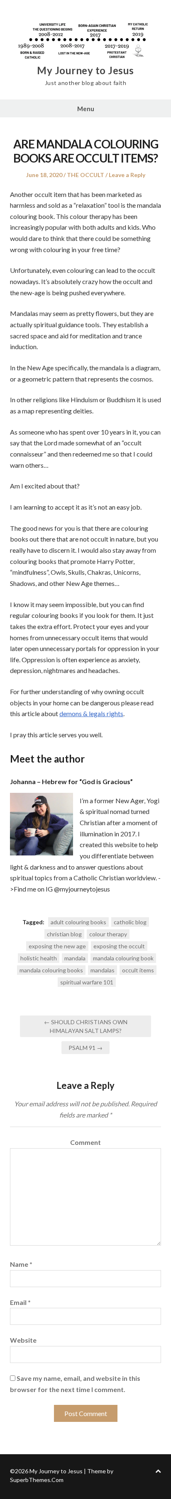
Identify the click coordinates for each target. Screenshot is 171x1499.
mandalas (102, 970)
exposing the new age (57, 946)
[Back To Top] (158, 1471)
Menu (85, 108)
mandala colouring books (51, 970)
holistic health (38, 958)
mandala (75, 958)
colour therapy (108, 934)
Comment (85, 1142)
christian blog (64, 934)
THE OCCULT (85, 174)
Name (21, 1264)
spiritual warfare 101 (86, 982)
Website (23, 1340)
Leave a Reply (127, 174)
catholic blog (130, 922)
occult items (138, 970)
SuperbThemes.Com (37, 1479)
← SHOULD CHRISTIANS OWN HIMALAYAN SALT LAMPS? (85, 1026)
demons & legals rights (91, 713)
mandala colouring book (123, 958)
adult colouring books (78, 922)
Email (20, 1302)
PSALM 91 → (85, 1047)
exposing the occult (119, 946)
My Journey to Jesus (85, 70)
